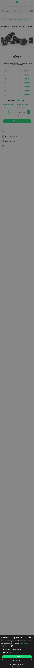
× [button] (32, 637)
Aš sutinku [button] (17, 656)
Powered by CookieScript (17, 666)
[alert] (17, 334)
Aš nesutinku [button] (17, 660)
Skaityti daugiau (24, 643)
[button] (17, 664)
